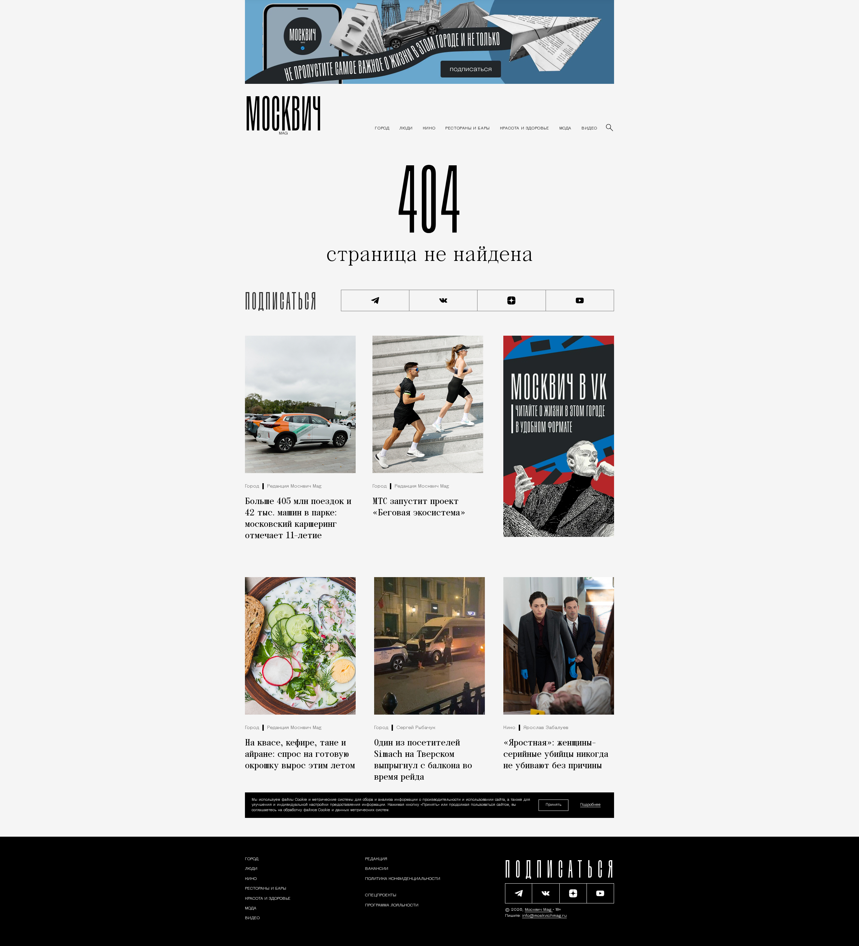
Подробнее (590, 805)
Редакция (376, 859)
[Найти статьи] (610, 128)
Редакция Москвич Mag (294, 486)
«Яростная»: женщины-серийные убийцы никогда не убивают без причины (555, 754)
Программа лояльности (391, 905)
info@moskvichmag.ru (544, 916)
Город (252, 486)
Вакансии (376, 869)
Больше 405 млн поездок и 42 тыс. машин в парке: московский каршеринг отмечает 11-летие (298, 519)
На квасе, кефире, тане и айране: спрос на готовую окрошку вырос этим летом (300, 754)
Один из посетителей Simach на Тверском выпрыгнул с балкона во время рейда (423, 760)
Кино (509, 727)
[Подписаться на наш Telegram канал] (375, 300)
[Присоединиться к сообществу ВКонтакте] (443, 300)
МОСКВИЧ (283, 113)
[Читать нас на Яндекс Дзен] (511, 300)
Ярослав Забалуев (545, 727)
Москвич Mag (539, 910)
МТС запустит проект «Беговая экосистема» (418, 507)
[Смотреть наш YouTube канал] (580, 300)
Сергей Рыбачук (415, 727)
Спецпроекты (380, 895)
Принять (553, 805)
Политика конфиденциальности (402, 879)
